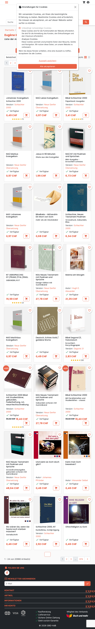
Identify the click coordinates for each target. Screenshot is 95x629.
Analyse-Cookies (29, 39)
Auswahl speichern (47, 60)
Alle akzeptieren (47, 66)
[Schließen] (75, 7)
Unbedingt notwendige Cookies (36, 28)
